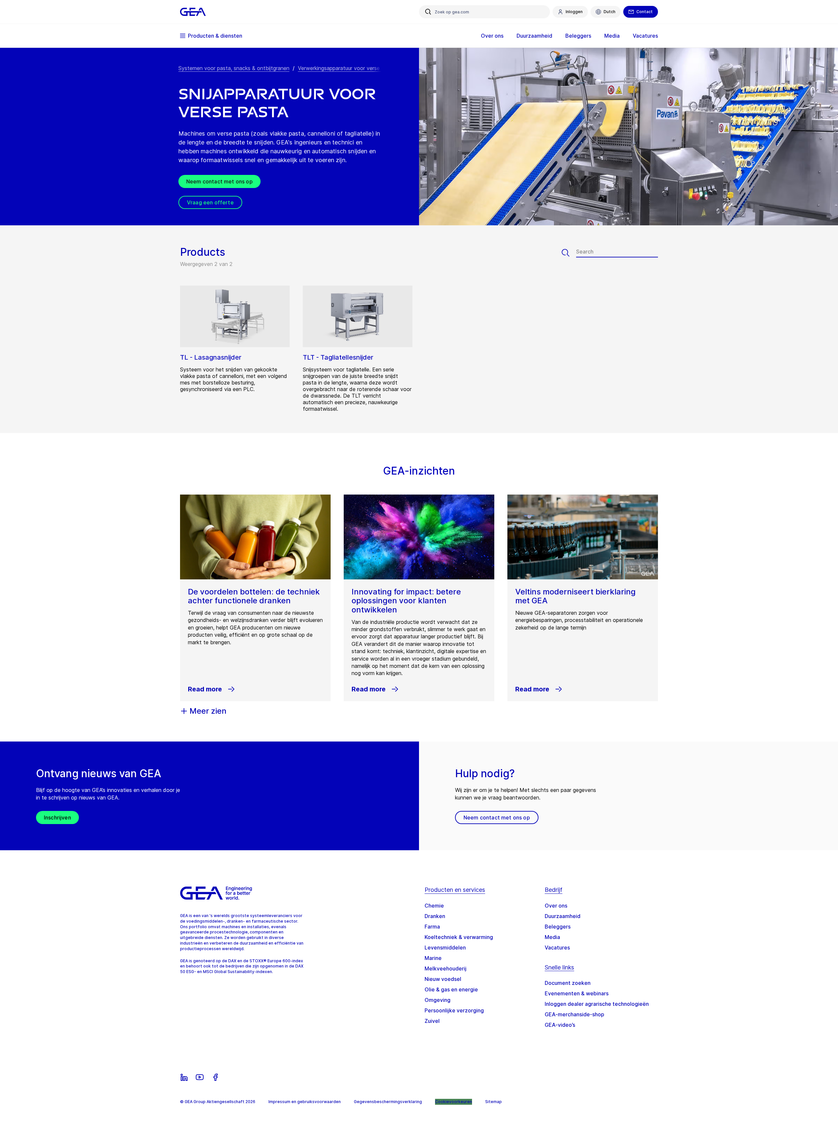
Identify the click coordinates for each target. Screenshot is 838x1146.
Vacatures (557, 947)
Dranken (435, 916)
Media (552, 937)
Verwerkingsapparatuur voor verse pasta (346, 68)
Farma (432, 926)
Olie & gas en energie (451, 989)
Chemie (434, 905)
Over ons (556, 905)
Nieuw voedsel (443, 979)
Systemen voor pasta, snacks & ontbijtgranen (233, 68)
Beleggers (558, 926)
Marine (433, 958)
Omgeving (437, 1000)
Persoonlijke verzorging (454, 1010)
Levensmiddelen (445, 947)
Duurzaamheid (562, 916)
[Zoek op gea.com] (428, 12)
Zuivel (432, 1021)
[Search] (569, 253)
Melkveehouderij (445, 968)
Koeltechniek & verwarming (459, 937)
